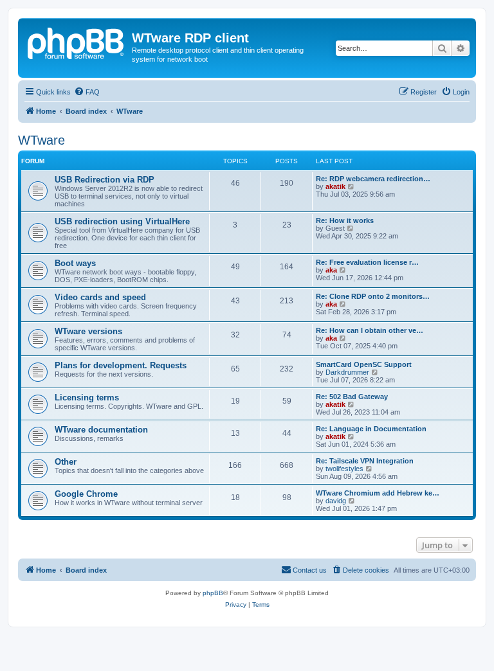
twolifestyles (344, 468)
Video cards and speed (100, 297)
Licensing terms (87, 397)
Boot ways (75, 263)
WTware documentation (101, 429)
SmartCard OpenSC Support (364, 364)
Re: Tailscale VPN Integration (365, 461)
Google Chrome (86, 494)
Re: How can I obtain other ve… (369, 330)
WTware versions (88, 331)
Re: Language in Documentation (371, 429)
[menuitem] (87, 92)
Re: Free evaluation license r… (367, 262)
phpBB (213, 592)
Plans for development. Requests (121, 365)
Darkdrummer (347, 372)
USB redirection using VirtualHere (122, 221)
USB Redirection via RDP (104, 179)
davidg (335, 501)
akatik (335, 186)
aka (331, 270)
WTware (41, 140)
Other (66, 462)
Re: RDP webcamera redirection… (373, 179)
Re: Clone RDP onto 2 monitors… (373, 296)
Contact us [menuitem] (310, 570)
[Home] (76, 41)
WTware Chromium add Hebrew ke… (377, 493)
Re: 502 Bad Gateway (352, 396)
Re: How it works (345, 220)
